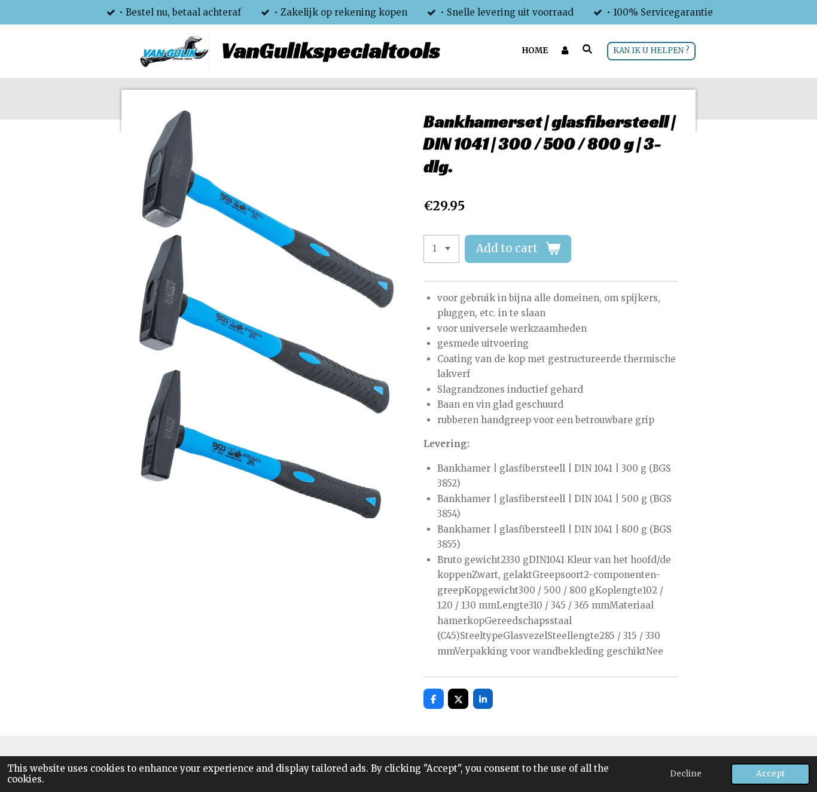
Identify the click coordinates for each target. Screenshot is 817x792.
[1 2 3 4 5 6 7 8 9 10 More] (441, 249)
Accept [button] (770, 774)
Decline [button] (686, 774)
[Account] (565, 50)
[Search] (588, 49)
